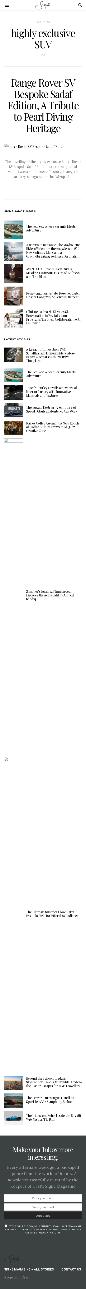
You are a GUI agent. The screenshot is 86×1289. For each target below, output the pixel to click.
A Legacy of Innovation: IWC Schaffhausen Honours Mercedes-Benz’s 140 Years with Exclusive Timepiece (50, 355)
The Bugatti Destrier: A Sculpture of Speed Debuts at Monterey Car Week (51, 409)
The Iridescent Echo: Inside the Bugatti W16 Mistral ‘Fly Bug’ (53, 1117)
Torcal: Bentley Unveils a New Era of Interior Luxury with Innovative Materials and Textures (51, 392)
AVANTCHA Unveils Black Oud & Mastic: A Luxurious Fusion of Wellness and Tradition (52, 273)
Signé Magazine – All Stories (29, 1270)
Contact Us (71, 1270)
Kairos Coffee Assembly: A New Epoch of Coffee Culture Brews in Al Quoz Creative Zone (52, 427)
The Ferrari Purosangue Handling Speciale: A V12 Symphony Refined (50, 1100)
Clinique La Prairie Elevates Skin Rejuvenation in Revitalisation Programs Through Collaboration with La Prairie (53, 317)
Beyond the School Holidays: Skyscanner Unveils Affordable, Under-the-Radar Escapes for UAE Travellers (54, 1082)
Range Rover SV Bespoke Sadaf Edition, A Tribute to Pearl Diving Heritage (43, 105)
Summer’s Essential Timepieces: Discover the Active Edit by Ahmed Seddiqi (50, 595)
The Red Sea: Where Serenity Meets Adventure (50, 228)
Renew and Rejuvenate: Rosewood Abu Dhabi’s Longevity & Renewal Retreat (53, 295)
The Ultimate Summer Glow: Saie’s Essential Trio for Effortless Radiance (52, 914)
